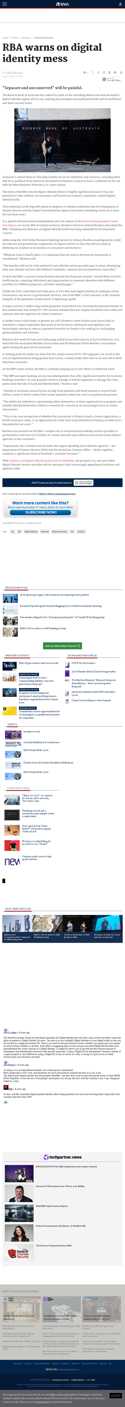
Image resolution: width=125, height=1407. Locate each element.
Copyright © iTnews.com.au (13, 523)
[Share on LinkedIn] (104, 72)
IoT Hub (91, 1379)
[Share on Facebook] (98, 72)
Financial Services (44, 38)
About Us (28, 1363)
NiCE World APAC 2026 (35, 750)
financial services (59, 531)
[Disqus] (62, 986)
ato (12, 531)
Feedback (65, 1363)
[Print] (120, 72)
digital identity (31, 531)
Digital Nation (77, 1379)
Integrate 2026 (31, 732)
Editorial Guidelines (42, 1363)
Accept (115, 1395)
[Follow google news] (111, 79)
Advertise (75, 1363)
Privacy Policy (76, 1386)
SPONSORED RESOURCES (82, 655)
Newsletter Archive (90, 1363)
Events (12, 724)
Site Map (103, 1363)
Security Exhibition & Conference (41, 742)
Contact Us (17, 1363)
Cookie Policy (42, 1402)
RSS (110, 1363)
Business (26, 38)
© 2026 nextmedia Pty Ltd (68, 1369)
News (15, 38)
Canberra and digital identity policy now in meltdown (41, 461)
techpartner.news (60, 1379)
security (80, 531)
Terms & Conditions (90, 1386)
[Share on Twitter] (93, 72)
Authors (55, 1363)
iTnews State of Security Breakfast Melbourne (48, 763)
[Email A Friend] (115, 72)
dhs (19, 531)
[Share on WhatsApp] (62, 897)
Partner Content (17, 655)
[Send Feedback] (109, 72)
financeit (45, 531)
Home (5, 38)
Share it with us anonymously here (57, 493)
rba (72, 531)
